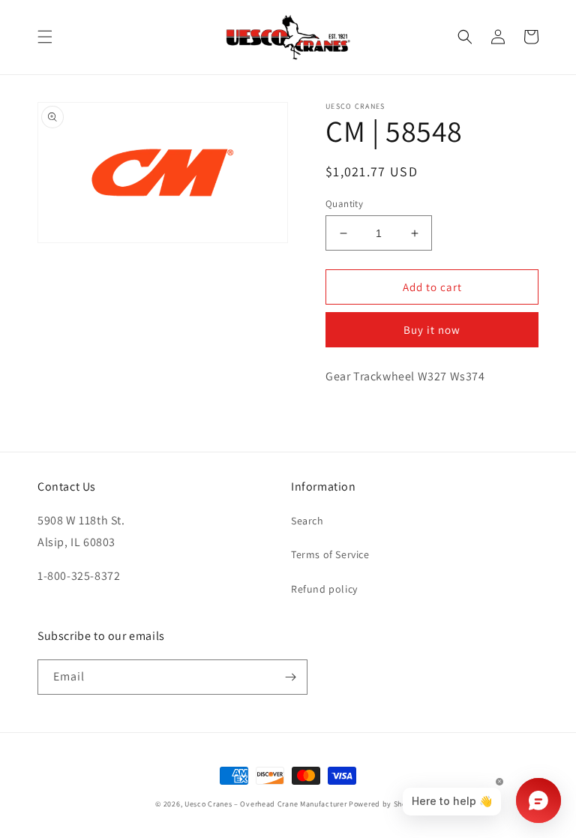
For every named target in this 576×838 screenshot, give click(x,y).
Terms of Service (330, 554)
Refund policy (324, 589)
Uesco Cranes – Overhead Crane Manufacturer (265, 804)
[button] (45, 36)
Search (307, 520)
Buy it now (432, 330)
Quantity (344, 203)
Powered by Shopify (385, 804)
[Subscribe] (290, 677)
